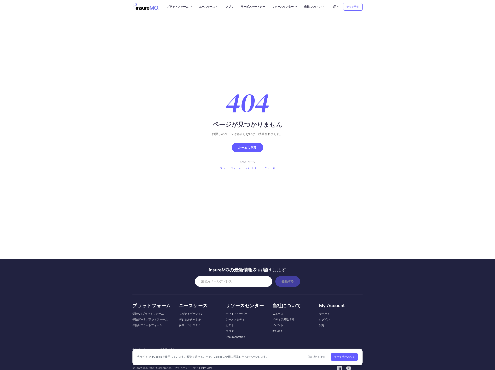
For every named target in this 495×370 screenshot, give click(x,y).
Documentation (235, 337)
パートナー (253, 168)
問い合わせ (279, 331)
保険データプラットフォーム (150, 319)
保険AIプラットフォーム (147, 325)
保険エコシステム (190, 325)
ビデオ (230, 325)
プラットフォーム (231, 168)
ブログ (230, 331)
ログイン (324, 319)
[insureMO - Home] (145, 6)
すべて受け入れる (344, 356)
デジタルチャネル (190, 319)
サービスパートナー (253, 6)
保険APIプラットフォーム (148, 313)
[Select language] (336, 6)
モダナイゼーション (191, 313)
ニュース (269, 168)
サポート (324, 313)
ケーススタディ (235, 319)
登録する (288, 281)
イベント (277, 325)
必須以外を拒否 (316, 356)
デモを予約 (352, 6)
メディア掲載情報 (283, 319)
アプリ (230, 6)
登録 (321, 325)
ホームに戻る (247, 147)
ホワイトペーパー (236, 313)
